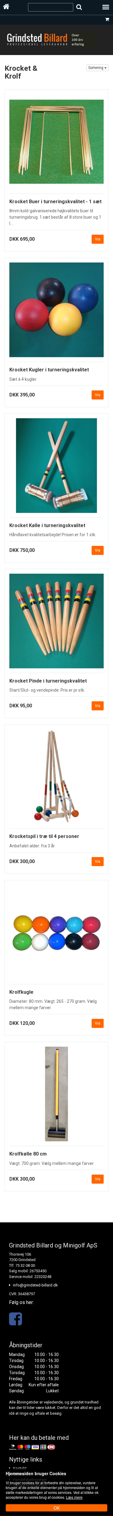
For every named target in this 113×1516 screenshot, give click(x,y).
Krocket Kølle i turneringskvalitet (47, 525)
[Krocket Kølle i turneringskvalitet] (56, 468)
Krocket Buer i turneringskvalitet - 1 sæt (55, 201)
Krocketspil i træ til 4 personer (44, 836)
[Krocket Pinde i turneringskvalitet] (56, 623)
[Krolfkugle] (56, 934)
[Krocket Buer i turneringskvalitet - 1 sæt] (56, 144)
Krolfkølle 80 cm (28, 1154)
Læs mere (74, 1497)
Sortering (96, 68)
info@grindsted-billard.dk (35, 1285)
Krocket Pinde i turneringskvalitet (48, 681)
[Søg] (79, 7)
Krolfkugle (21, 992)
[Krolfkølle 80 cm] (56, 1096)
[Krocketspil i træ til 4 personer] (56, 779)
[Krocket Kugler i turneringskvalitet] (56, 312)
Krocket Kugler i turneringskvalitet (49, 370)
